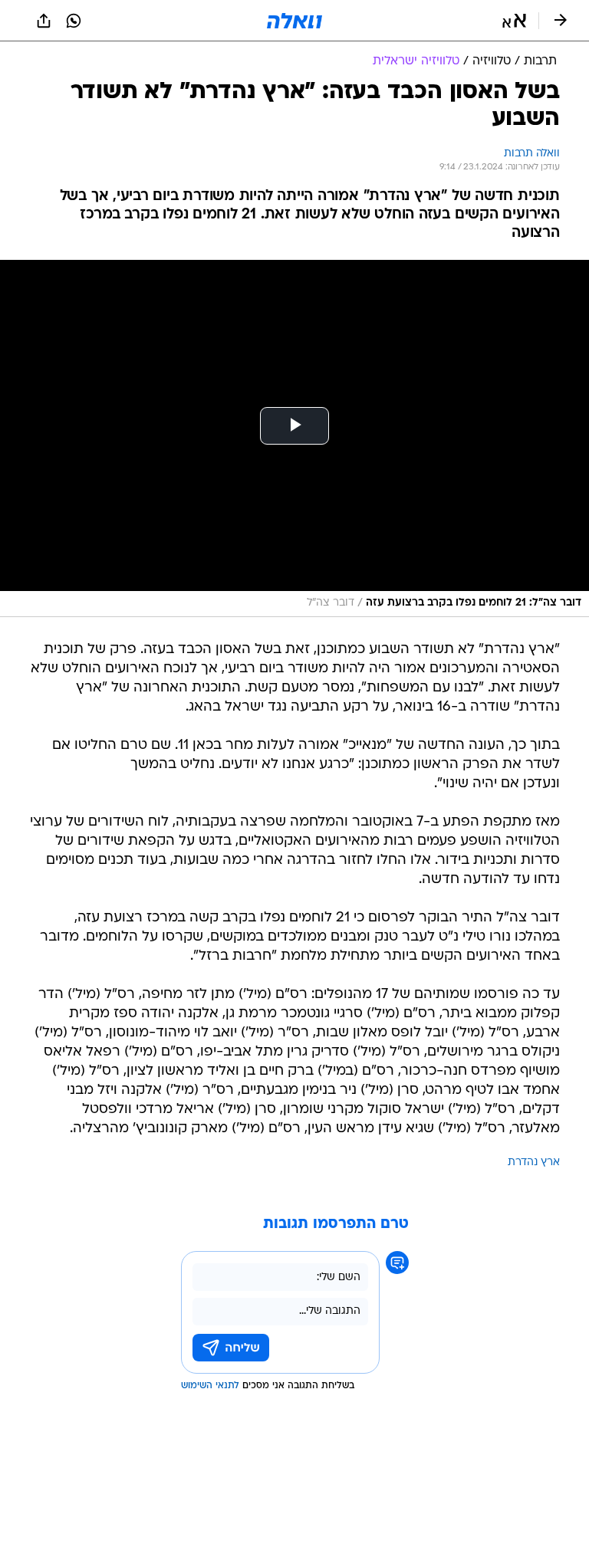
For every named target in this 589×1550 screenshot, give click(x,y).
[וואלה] (294, 20)
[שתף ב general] (43, 20)
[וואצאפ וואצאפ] (73, 20)
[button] (514, 21)
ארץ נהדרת (534, 1162)
